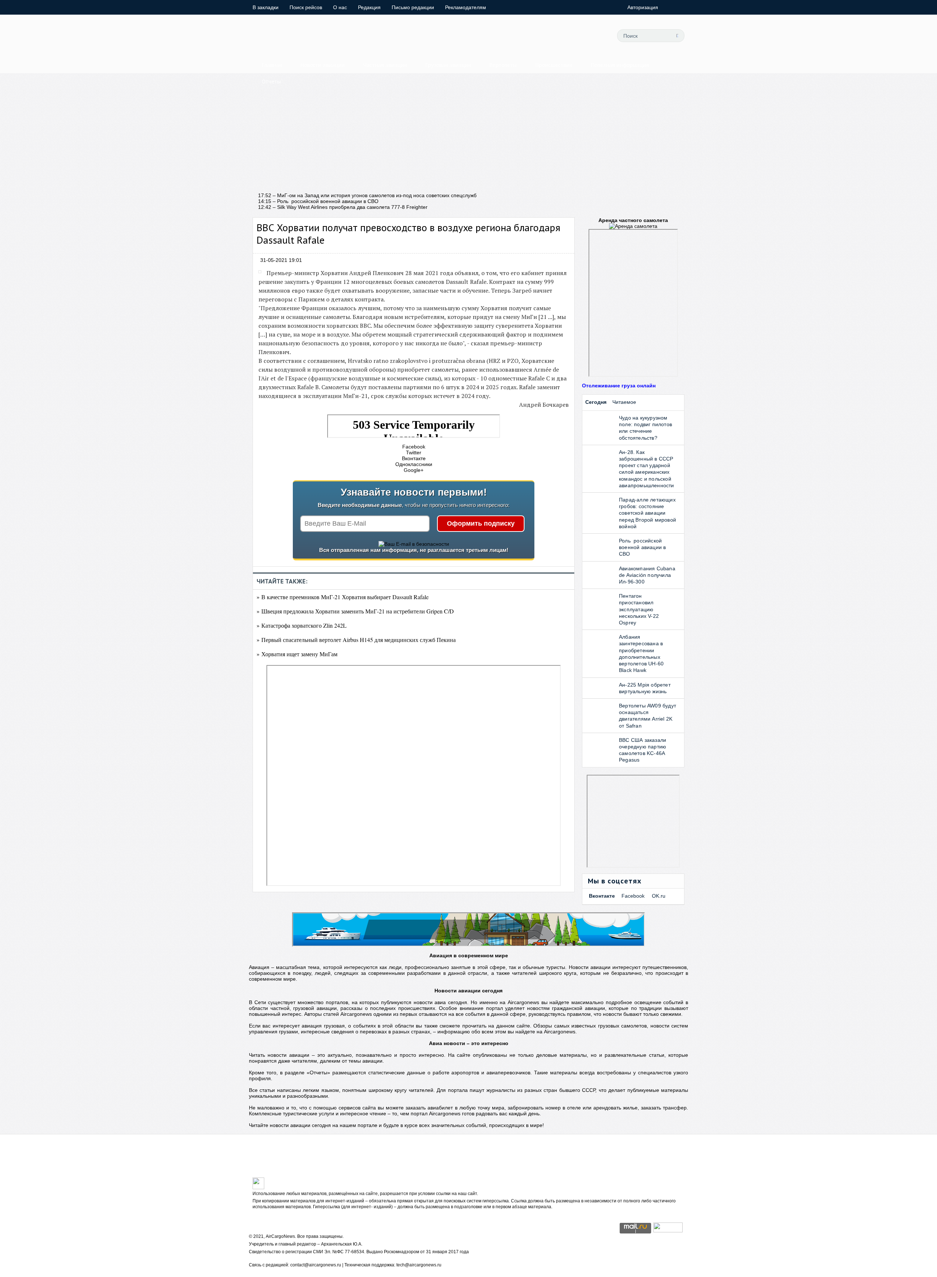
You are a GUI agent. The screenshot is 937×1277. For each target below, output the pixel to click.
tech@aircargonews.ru (418, 1264)
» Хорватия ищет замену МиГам (297, 654)
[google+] (580, 35)
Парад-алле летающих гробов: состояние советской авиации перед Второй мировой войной (647, 513)
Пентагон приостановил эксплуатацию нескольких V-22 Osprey (639, 609)
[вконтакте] (564, 35)
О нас (340, 7)
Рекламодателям (465, 7)
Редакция (369, 7)
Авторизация (642, 7)
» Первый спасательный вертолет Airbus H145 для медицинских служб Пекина (356, 639)
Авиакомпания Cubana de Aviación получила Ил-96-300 (647, 575)
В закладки (266, 7)
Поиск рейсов (306, 7)
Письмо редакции (413, 7)
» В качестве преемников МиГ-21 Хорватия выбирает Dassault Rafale (343, 597)
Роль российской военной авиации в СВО (642, 547)
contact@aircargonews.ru (315, 1264)
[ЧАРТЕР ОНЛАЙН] (668, 1230)
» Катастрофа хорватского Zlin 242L (302, 625)
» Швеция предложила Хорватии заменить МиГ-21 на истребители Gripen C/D (355, 611)
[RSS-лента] (596, 35)
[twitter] (531, 35)
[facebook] (547, 35)
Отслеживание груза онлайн (619, 385)
